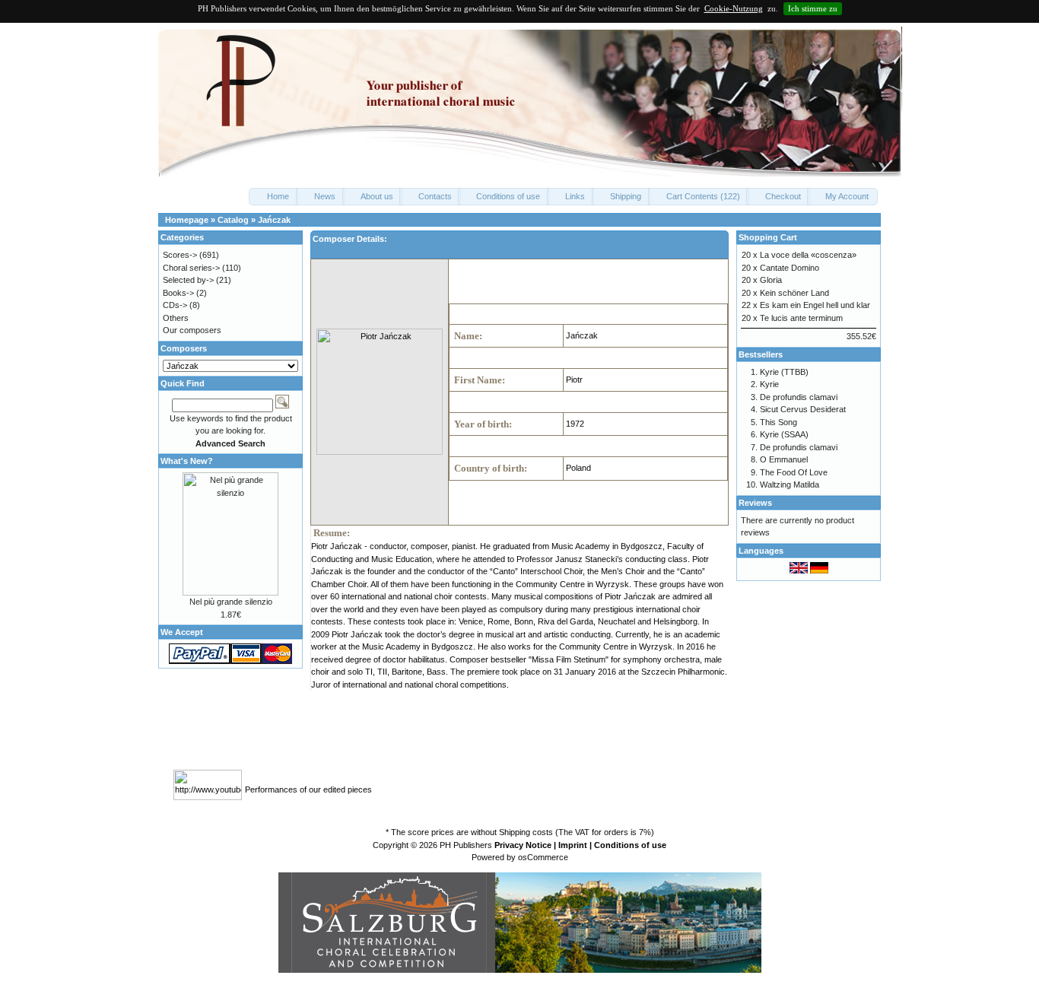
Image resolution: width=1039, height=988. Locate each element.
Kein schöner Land (794, 292)
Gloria (771, 279)
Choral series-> (191, 267)
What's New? (186, 460)
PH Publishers (466, 845)
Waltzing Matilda (789, 484)
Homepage (186, 219)
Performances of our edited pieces (308, 789)
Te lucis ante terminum (801, 317)
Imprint (572, 845)
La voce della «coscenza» (808, 254)
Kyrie (769, 384)
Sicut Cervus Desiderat (803, 409)
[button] (273, 196)
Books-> (178, 292)
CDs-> (175, 305)
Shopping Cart (768, 237)
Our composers (192, 330)
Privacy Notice (522, 845)
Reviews (755, 502)
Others (176, 317)
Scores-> (180, 254)
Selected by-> (188, 279)
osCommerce (543, 857)
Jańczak (274, 219)
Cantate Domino (789, 267)
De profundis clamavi (798, 397)
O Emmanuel (784, 459)
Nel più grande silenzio (230, 601)
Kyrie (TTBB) (784, 371)
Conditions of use (630, 845)
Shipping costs (526, 832)
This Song (778, 422)
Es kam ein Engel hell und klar (815, 305)
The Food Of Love (794, 472)
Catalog (233, 219)
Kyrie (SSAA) (784, 434)
